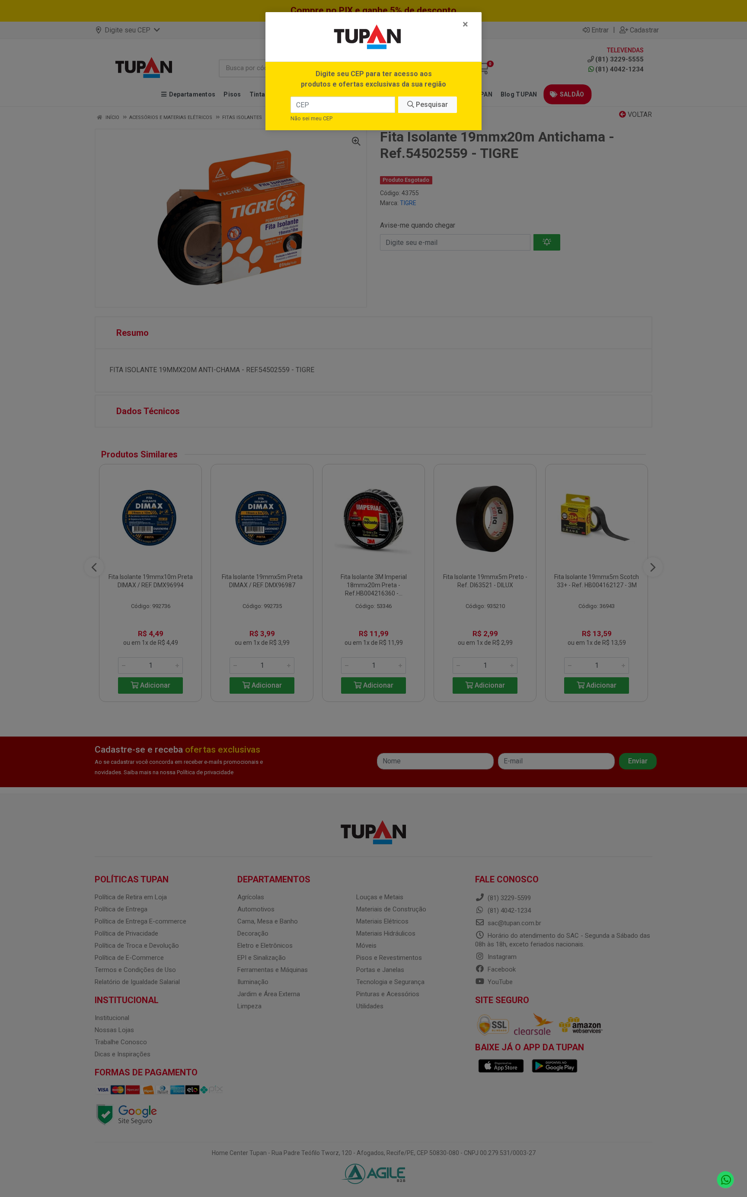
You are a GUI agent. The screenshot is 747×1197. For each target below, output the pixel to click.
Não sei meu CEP (311, 118)
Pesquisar (431, 104)
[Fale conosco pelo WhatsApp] (725, 1179)
